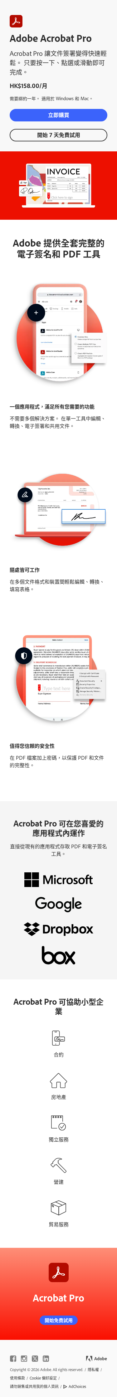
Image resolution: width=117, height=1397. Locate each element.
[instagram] (24, 1358)
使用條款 (17, 1378)
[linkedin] (46, 1358)
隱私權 (93, 1369)
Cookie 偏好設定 (43, 1378)
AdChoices (77, 1386)
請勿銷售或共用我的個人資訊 (34, 1386)
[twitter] (35, 1358)
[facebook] (13, 1358)
